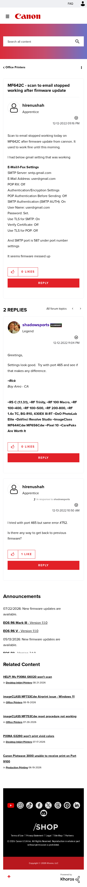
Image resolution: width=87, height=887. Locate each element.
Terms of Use (17, 835)
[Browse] (9, 16)
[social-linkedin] (76, 805)
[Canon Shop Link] (43, 827)
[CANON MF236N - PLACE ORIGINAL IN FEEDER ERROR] (73, 309)
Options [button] (81, 67)
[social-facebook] (39, 805)
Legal (49, 835)
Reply (43, 283)
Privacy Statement (34, 835)
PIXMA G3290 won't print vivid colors (28, 736)
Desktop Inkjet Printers (19, 683)
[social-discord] (43, 813)
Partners (69, 835)
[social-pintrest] (67, 805)
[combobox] (43, 41)
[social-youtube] (10, 805)
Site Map (58, 835)
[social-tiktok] (29, 805)
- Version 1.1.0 (25, 622)
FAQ (70, 3)
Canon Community (27, 16)
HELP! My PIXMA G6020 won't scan (27, 677)
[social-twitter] (48, 805)
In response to (53, 499)
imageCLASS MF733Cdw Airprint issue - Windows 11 (39, 696)
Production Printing (17, 767)
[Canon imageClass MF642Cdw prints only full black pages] (80, 309)
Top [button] (9, 877)
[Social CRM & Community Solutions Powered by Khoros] (70, 877)
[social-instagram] (20, 805)
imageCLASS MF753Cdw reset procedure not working (39, 716)
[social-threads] (57, 805)
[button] (13, 272)
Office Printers (15, 67)
